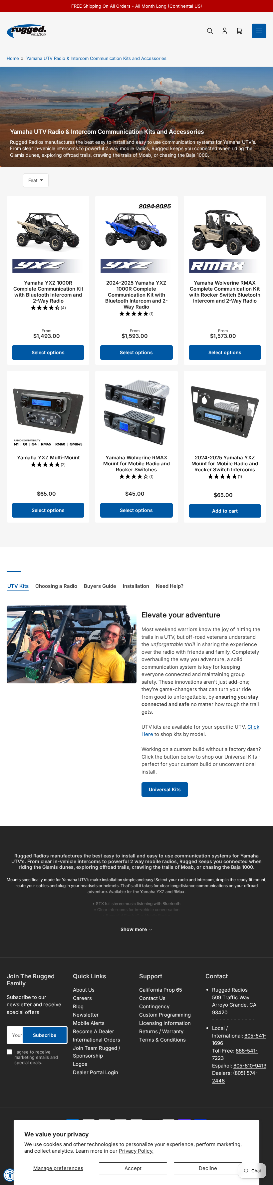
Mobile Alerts (89, 1023)
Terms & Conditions (162, 1040)
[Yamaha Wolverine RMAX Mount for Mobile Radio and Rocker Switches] (136, 412)
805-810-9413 (249, 1066)
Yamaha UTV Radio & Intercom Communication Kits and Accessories (96, 58)
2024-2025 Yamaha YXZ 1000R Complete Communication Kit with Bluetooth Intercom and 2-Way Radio (136, 295)
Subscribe (44, 1035)
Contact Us (152, 998)
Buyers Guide (100, 586)
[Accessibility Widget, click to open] (10, 1175)
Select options (48, 352)
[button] (48, 308)
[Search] (210, 31)
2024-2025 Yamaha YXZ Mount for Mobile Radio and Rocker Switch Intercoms (224, 463)
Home (13, 58)
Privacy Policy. (136, 1151)
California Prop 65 (160, 990)
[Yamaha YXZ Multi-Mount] (48, 412)
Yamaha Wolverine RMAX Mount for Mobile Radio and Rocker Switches (136, 463)
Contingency (154, 1006)
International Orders (96, 1040)
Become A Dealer (93, 1031)
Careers (82, 998)
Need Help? (169, 586)
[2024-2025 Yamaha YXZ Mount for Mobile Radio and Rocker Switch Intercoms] (225, 412)
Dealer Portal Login (95, 1072)
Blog (78, 1006)
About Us (84, 990)
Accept (133, 1168)
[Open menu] (259, 31)
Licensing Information (165, 1023)
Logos (80, 1064)
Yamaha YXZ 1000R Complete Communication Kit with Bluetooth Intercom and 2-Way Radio (48, 292)
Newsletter (86, 1015)
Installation (136, 586)
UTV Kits (18, 586)
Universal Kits (165, 789)
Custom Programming (165, 1015)
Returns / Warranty (161, 1031)
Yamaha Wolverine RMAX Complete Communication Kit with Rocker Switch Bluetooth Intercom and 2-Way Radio (224, 292)
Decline (208, 1168)
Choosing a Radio (56, 586)
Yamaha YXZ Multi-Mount (48, 457)
